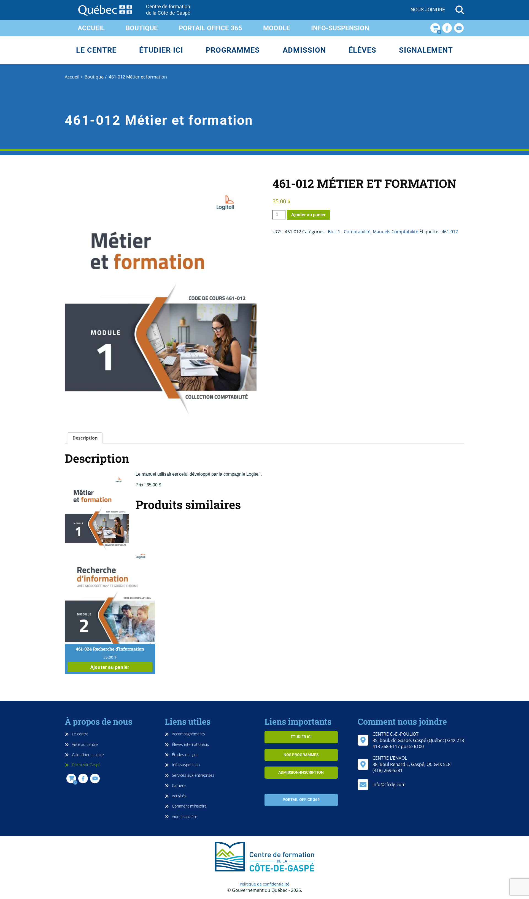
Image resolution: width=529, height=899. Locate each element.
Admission (304, 50)
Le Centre (96, 50)
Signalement (426, 50)
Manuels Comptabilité (395, 232)
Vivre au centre (84, 744)
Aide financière (184, 816)
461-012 (450, 232)
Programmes (233, 50)
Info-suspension (340, 28)
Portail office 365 (210, 28)
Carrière (178, 785)
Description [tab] (85, 438)
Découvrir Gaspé (86, 764)
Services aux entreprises (192, 775)
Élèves (362, 50)
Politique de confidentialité (264, 884)
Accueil (91, 28)
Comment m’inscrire (189, 806)
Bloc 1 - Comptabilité (349, 232)
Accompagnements (188, 733)
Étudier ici (161, 50)
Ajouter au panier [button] (109, 667)
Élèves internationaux (190, 744)
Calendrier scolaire (87, 754)
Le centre (79, 733)
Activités (178, 795)
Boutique (142, 28)
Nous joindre (428, 9)
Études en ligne (185, 754)
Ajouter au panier (308, 214)
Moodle (276, 28)
